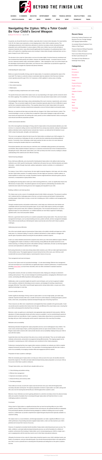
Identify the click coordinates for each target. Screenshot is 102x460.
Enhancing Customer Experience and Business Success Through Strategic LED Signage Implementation (82, 39)
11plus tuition (17, 266)
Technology (77, 19)
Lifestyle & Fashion (18, 19)
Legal (89, 16)
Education (33, 16)
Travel (88, 19)
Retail (58, 19)
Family (54, 16)
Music (38, 19)
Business (13, 16)
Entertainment (44, 16)
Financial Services (65, 16)
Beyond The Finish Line (15, 34)
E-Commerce (23, 16)
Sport (67, 19)
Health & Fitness (79, 16)
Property (48, 19)
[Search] (92, 28)
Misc (30, 19)
